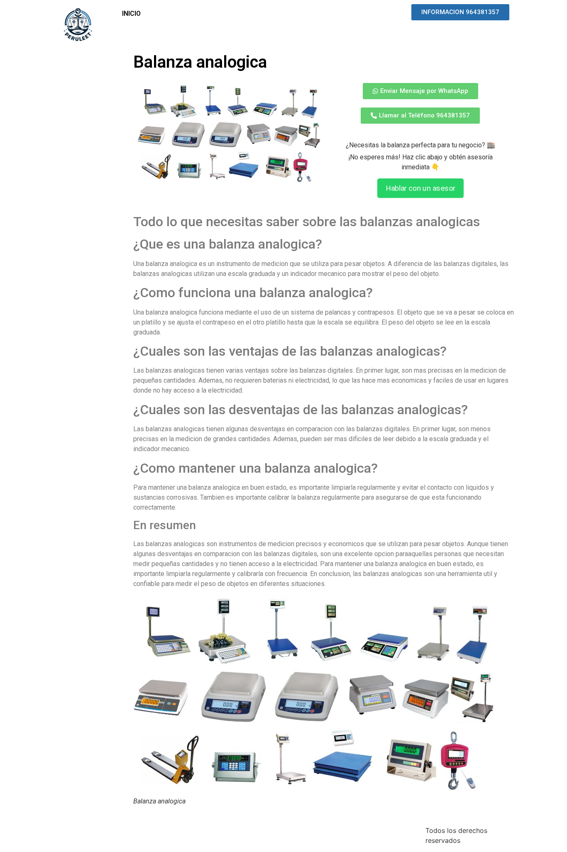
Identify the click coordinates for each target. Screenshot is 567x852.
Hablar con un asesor (420, 188)
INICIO (131, 13)
